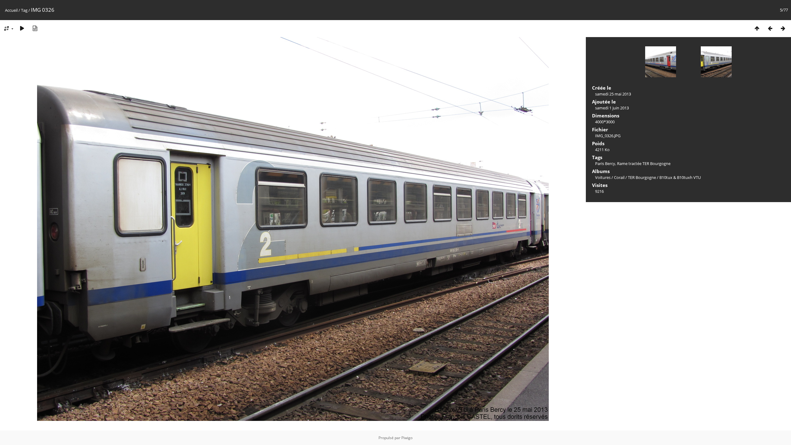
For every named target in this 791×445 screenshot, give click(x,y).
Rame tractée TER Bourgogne (643, 163)
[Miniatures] (757, 28)
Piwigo (406, 437)
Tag (24, 10)
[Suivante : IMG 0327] (782, 28)
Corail (619, 177)
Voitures (603, 177)
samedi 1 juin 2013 (612, 108)
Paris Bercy (605, 163)
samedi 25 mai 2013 (613, 94)
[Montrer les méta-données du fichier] (34, 28)
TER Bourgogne (642, 177)
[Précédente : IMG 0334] (770, 28)
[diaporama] (21, 28)
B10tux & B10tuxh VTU (680, 177)
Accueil (11, 10)
